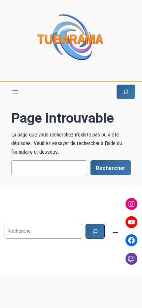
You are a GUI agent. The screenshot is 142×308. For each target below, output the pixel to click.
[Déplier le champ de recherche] (126, 92)
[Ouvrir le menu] (15, 92)
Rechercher (110, 168)
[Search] (95, 231)
